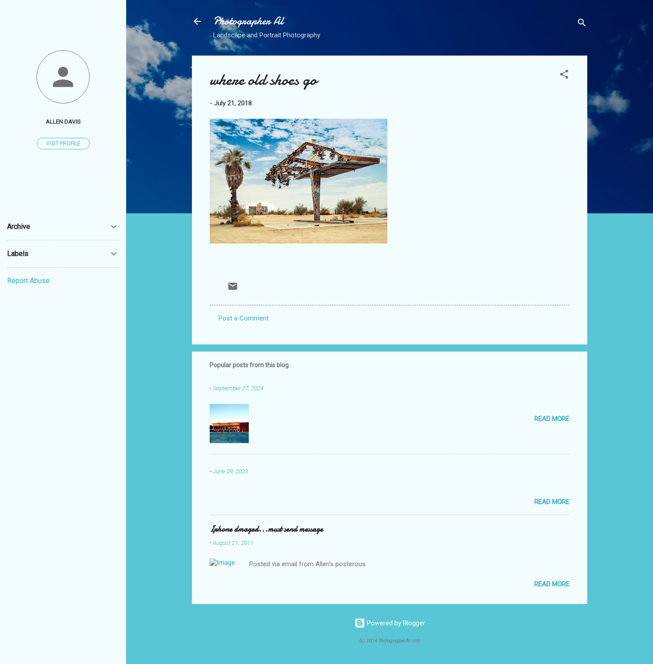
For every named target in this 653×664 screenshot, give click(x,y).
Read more (551, 419)
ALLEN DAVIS (63, 121)
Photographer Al (248, 21)
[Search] (582, 24)
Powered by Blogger (395, 623)
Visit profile (63, 143)
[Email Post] (232, 289)
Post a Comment (244, 318)
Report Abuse (28, 280)
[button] (564, 76)
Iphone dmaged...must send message (266, 529)
